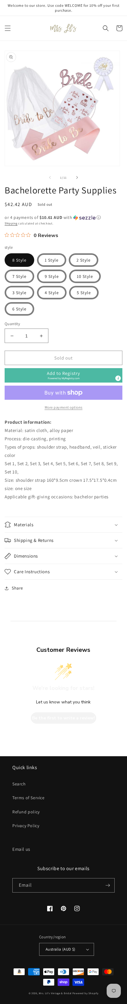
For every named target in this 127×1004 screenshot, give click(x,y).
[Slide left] (50, 177)
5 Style (84, 292)
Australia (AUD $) (61, 949)
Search (19, 784)
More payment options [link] (64, 407)
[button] (7, 28)
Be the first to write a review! (63, 718)
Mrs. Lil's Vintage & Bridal (55, 993)
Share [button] (17, 588)
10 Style (85, 276)
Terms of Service (28, 797)
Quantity (12, 323)
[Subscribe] (107, 885)
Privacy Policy (25, 825)
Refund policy (26, 812)
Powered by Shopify (85, 993)
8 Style (19, 260)
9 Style (52, 276)
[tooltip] (118, 378)
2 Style (83, 260)
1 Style (52, 260)
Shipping (11, 223)
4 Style (52, 292)
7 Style (19, 276)
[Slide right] (77, 177)
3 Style (19, 292)
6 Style (19, 309)
